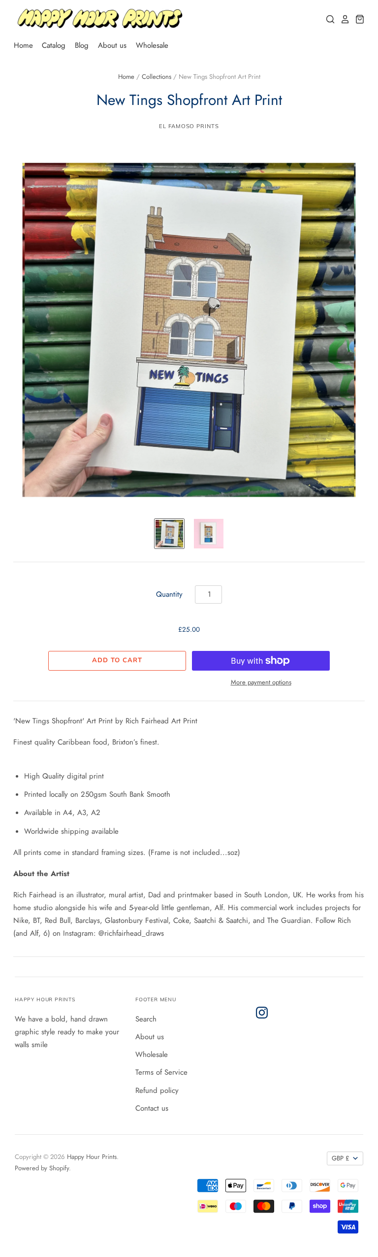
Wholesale (152, 45)
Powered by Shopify (42, 1168)
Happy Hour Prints (92, 1156)
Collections (156, 76)
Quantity (169, 594)
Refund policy (157, 1090)
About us (112, 45)
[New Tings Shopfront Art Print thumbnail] (169, 533)
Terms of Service (161, 1072)
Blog (82, 45)
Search (146, 1019)
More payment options (261, 682)
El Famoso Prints (189, 126)
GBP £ (340, 1158)
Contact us (151, 1108)
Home (23, 45)
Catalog (53, 45)
